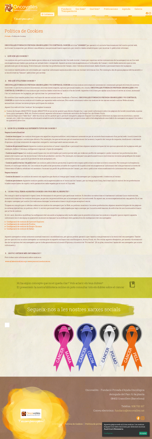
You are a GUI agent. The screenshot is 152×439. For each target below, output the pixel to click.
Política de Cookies (74, 424)
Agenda (126, 8)
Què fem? (95, 8)
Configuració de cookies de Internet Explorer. (25, 222)
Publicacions (111, 8)
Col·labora (48, 14)
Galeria (138, 8)
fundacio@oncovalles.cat (103, 18)
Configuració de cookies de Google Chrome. (24, 226)
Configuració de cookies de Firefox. (21, 224)
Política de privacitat (95, 424)
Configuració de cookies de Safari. (21, 229)
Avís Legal (57, 424)
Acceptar (143, 433)
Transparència (69, 11)
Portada (7, 36)
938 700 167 (76, 18)
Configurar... (109, 433)
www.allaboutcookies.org (15, 261)
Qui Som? (81, 8)
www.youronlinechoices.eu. (39, 261)
